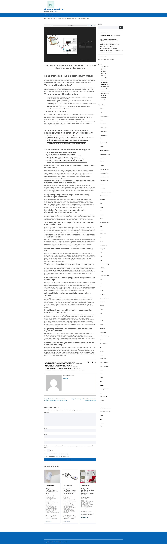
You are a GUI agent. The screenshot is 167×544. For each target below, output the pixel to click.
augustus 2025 (105, 93)
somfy (101, 373)
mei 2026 (103, 73)
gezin (71, 503)
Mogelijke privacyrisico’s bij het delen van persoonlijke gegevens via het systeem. (67, 159)
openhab (102, 320)
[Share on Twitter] (90, 362)
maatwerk (60, 368)
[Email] (95, 362)
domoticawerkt (50, 495)
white (101, 415)
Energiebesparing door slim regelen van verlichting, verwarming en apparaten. (66, 139)
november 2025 (105, 86)
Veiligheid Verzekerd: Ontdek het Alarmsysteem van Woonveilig (69, 491)
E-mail (46, 434)
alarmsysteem (49, 500)
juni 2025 (103, 97)
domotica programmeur (106, 192)
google (101, 230)
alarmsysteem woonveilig (69, 499)
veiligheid (67, 369)
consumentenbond (104, 180)
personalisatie (77, 368)
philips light (103, 332)
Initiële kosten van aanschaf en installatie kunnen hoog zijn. (61, 152)
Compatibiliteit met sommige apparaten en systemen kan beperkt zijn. (64, 155)
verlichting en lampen (105, 408)
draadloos (102, 199)
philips (101, 324)
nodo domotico (68, 368)
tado (101, 381)
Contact (53, 15)
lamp (101, 283)
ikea (101, 260)
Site (45, 440)
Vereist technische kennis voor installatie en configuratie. (61, 154)
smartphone (55, 369)
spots (101, 377)
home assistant (103, 245)
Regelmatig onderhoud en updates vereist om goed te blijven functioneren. (65, 160)
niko (101, 317)
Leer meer (65, 378)
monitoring (65, 507)
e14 (101, 203)
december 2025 (105, 84)
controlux (102, 188)
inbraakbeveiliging (104, 264)
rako (101, 347)
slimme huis (103, 358)
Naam (46, 428)
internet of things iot (50, 368)
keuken (101, 271)
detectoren (66, 502)
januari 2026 (104, 82)
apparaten (60, 362)
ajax (101, 112)
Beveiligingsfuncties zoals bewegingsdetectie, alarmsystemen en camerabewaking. (67, 140)
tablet (61, 369)
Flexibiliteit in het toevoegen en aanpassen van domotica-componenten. (65, 135)
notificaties (86, 505)
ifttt (101, 256)
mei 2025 (103, 100)
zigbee (101, 427)
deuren (91, 504)
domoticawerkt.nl (54, 9)
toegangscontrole (50, 512)
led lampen (102, 294)
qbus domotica (103, 343)
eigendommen (72, 502)
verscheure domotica (105, 411)
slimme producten (104, 362)
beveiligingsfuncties (69, 362)
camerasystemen (104, 177)
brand (57, 503)
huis (55, 506)
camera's (102, 165)
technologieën (66, 511)
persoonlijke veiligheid (86, 506)
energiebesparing (60, 365)
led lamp (102, 290)
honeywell (102, 249)
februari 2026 (104, 80)
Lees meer (48, 521)
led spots (102, 301)
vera (101, 404)
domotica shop (103, 195)
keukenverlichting (104, 275)
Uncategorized (70, 72)
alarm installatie (49, 498)
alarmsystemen (52, 362)
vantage (102, 400)
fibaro (101, 218)
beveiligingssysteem (105, 154)
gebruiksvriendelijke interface (53, 366)
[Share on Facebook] (88, 362)
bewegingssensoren (50, 503)
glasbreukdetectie (50, 506)
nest (101, 313)
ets (100, 211)
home (101, 241)
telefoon (102, 385)
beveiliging (83, 502)
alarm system (103, 124)
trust (101, 392)
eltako (101, 207)
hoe (101, 237)
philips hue (102, 328)
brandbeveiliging (85, 504)
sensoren (48, 509)
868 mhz (102, 108)
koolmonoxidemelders (68, 505)
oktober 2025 (104, 88)
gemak (64, 366)
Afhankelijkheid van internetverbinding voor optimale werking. (62, 157)
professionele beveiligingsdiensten (68, 509)
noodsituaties (53, 507)
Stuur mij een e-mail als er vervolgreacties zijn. (57, 454)
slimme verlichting (104, 366)
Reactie (46, 412)
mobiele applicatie (67, 506)
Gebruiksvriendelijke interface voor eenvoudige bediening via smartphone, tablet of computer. (70, 137)
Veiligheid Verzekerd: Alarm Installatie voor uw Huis (52, 491)
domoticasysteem (50, 365)
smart (101, 370)
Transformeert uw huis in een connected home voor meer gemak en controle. (66, 143)
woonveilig (65, 512)
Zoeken (100, 24)
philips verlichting (104, 336)
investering (70, 504)
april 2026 (103, 75)
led (100, 286)
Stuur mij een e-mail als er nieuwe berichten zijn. (57, 456)
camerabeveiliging (104, 169)
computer (69, 363)
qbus (101, 339)
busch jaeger (103, 158)
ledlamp (102, 305)
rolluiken (102, 351)
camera (102, 161)
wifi (101, 419)
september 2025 (105, 91)
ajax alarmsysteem (104, 116)
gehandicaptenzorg (105, 222)
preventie (83, 507)
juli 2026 (103, 69)
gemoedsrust (49, 505)
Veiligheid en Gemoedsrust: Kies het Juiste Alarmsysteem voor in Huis (87, 492)
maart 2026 (104, 77)
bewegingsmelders (85, 503)
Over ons (47, 15)
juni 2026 (103, 71)
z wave (101, 423)
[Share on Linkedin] (92, 362)
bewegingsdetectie (50, 363)
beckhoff (102, 146)
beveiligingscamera (104, 150)
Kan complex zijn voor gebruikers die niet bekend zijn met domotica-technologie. (67, 162)
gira (101, 226)
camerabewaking (60, 363)
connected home (77, 363)
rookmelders (66, 510)
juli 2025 (103, 95)
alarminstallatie (103, 127)
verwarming (82, 369)
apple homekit (103, 142)
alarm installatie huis (51, 499)
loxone (101, 309)
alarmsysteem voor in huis (87, 501)
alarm (101, 120)
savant (101, 355)
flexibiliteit (69, 365)
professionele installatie (51, 508)
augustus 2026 (105, 66)
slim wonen (48, 369)
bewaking (89, 502)
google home (103, 233)
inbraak (47, 507)
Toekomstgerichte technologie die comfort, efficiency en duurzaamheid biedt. (66, 142)
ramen (87, 507)
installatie (102, 267)
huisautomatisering (72, 366)
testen (51, 511)
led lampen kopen (104, 298)
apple (101, 139)
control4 (102, 184)
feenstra (102, 214)
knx (101, 279)
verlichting (74, 369)
